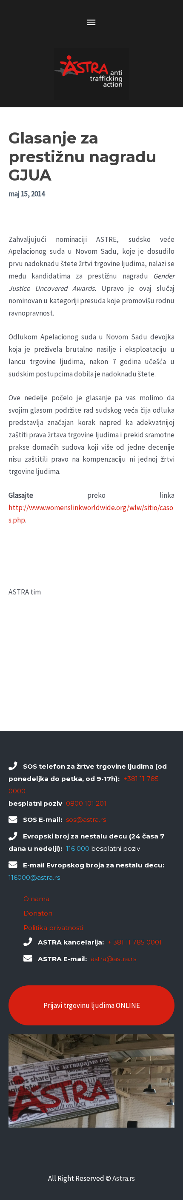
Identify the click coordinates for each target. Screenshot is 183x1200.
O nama (36, 899)
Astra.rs (123, 1178)
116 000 (77, 848)
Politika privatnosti (53, 928)
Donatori (37, 913)
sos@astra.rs (86, 819)
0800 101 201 (86, 803)
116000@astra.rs (34, 877)
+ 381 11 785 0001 (135, 942)
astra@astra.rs (113, 959)
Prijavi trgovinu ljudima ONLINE (91, 1005)
